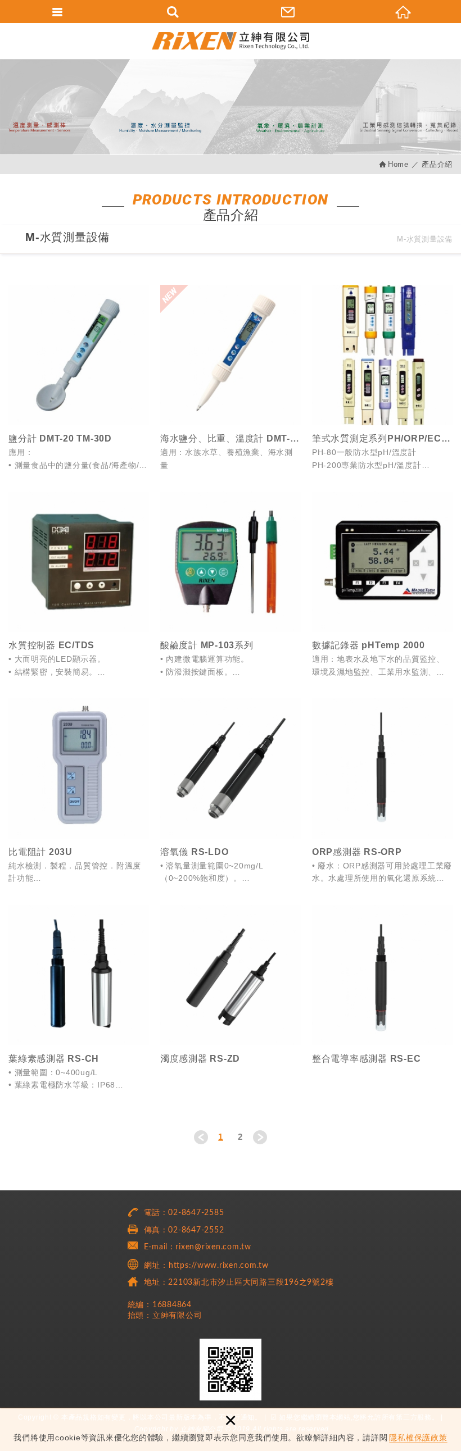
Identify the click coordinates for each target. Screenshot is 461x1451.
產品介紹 (437, 164)
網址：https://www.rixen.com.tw (206, 1266)
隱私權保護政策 (418, 1437)
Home (398, 164)
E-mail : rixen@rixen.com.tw (197, 1247)
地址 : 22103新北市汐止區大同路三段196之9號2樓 (239, 1282)
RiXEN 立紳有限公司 (230, 40)
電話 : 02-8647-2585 (184, 1213)
